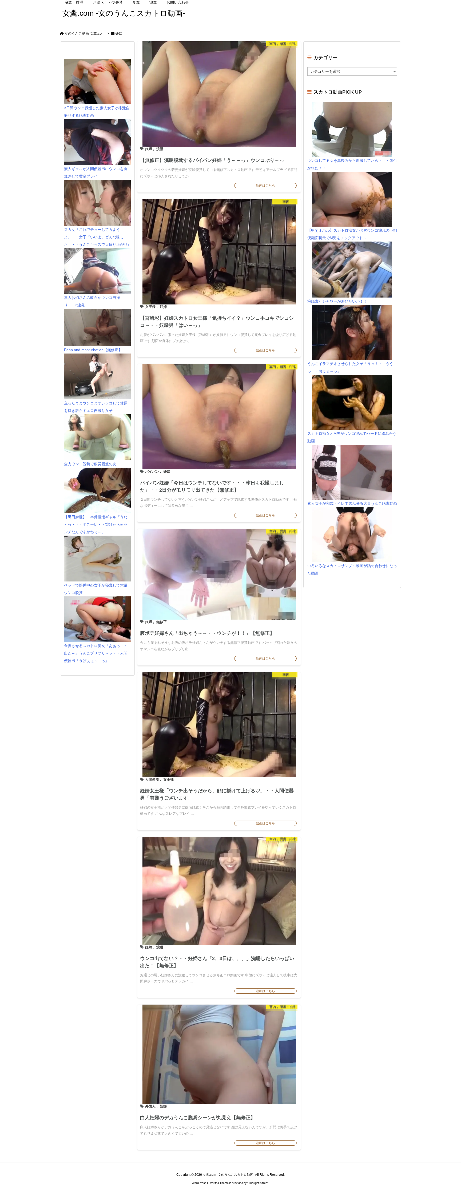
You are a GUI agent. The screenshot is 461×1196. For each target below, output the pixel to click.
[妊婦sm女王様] (219, 251)
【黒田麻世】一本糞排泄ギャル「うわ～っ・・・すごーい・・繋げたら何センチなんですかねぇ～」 (96, 524)
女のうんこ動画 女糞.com (85, 33)
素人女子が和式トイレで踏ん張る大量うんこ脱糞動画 (352, 503)
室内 (272, 44)
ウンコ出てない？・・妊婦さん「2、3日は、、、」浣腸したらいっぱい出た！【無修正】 (217, 962)
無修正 (161, 622)
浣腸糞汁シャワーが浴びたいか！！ (337, 301)
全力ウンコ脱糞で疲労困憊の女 (90, 464)
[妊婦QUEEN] (219, 724)
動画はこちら (265, 185)
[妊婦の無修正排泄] (219, 94)
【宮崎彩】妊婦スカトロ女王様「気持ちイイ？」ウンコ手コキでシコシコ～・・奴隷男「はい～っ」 (217, 321)
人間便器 (152, 779)
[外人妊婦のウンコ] (219, 1054)
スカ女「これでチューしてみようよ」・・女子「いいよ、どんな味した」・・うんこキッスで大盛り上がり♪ (96, 237)
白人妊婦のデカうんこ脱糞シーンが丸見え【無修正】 (197, 1117)
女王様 (150, 307)
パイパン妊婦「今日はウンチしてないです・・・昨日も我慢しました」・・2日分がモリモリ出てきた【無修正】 (212, 486)
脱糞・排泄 (288, 44)
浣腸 (159, 149)
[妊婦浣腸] (219, 891)
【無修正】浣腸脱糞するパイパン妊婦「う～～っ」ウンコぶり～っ (212, 160)
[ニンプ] (219, 416)
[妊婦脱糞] (219, 574)
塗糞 (286, 202)
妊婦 (148, 149)
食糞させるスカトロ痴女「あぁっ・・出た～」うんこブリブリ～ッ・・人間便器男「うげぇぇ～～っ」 (96, 653)
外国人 (150, 1106)
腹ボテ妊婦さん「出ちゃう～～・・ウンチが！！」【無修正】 (207, 633)
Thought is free (257, 1183)
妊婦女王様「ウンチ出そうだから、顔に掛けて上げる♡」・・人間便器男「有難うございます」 (217, 794)
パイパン (152, 471)
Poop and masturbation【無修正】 (93, 350)
